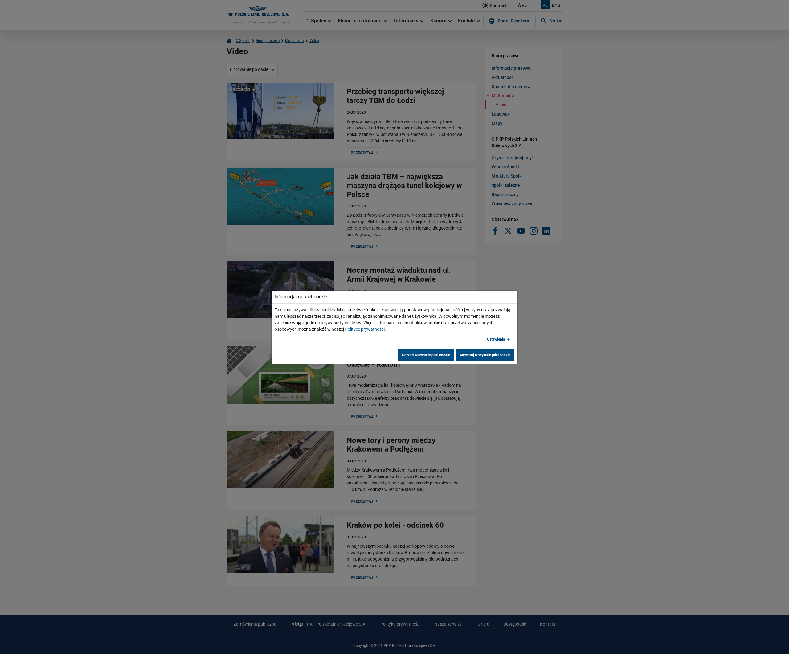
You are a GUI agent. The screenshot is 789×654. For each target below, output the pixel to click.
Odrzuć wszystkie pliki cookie (426, 355)
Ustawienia (496, 339)
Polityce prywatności (365, 329)
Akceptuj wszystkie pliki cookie (485, 355)
